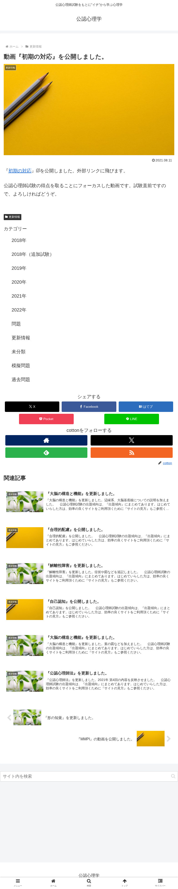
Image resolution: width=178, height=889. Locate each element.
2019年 (19, 268)
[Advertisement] (89, 823)
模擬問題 (21, 365)
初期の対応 (20, 170)
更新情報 (14, 216)
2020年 (19, 282)
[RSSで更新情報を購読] (131, 452)
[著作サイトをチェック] (46, 440)
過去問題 (21, 379)
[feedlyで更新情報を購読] (46, 452)
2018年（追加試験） (33, 254)
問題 (16, 323)
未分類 (18, 351)
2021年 (19, 295)
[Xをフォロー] (131, 440)
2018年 (19, 240)
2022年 (19, 309)
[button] (173, 776)
